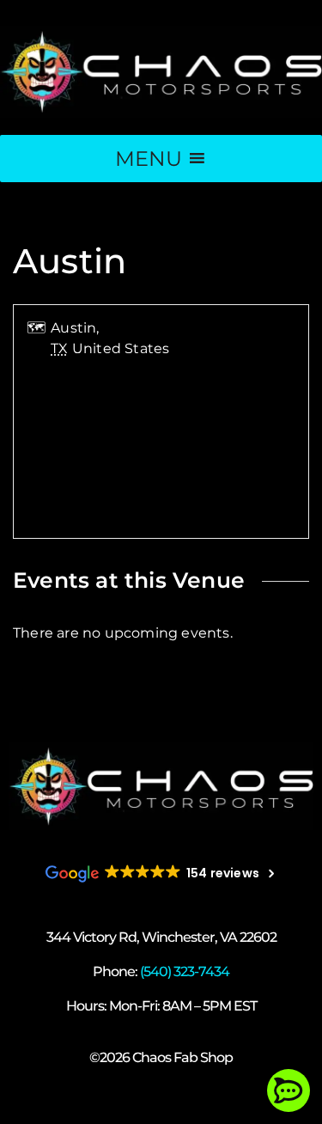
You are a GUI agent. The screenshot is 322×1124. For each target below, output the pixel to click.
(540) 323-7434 (184, 971)
